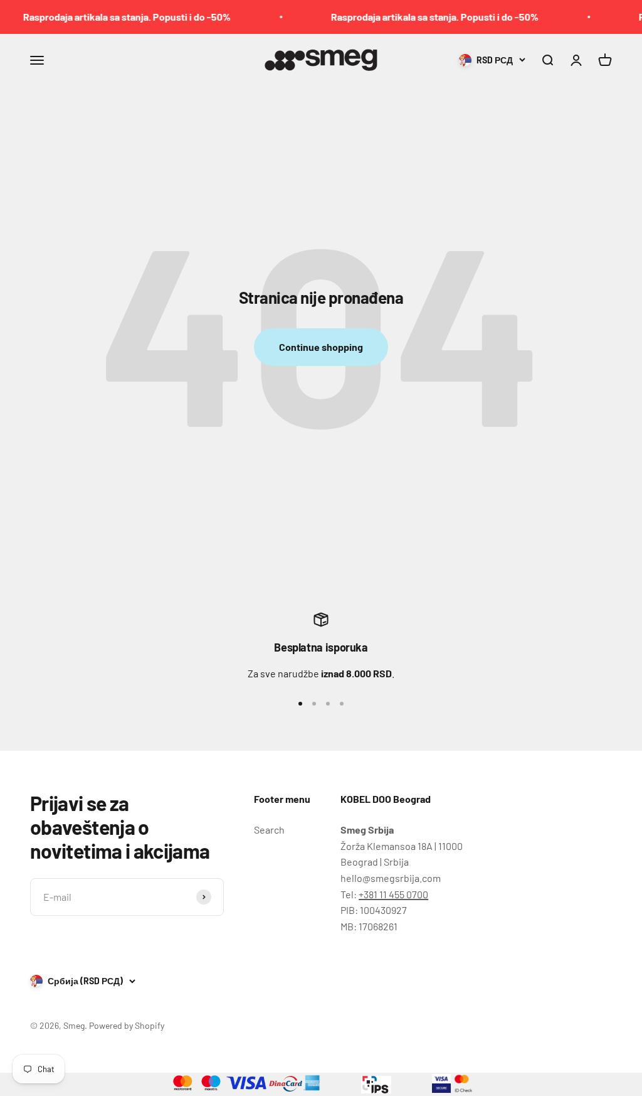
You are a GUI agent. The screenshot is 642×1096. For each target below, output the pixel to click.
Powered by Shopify (126, 1025)
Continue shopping (321, 347)
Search (269, 829)
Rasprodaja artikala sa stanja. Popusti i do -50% (112, 17)
